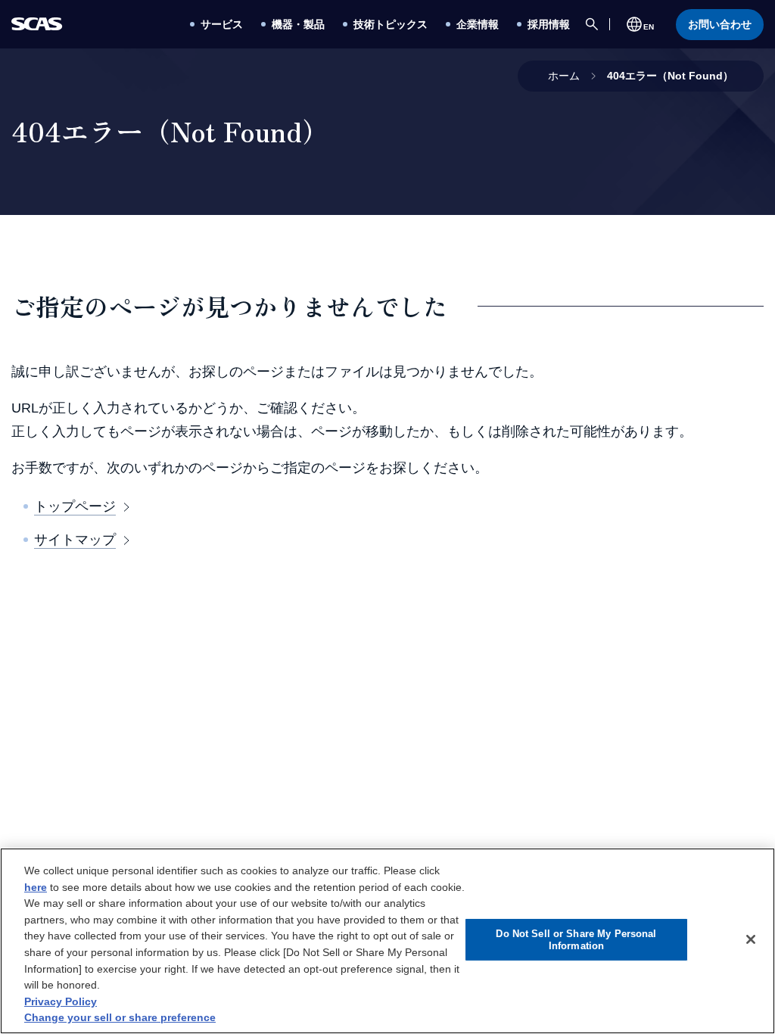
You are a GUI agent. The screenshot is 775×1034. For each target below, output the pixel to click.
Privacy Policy (60, 1001)
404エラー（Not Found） (670, 76)
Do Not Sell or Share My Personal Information (576, 939)
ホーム (564, 76)
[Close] (750, 939)
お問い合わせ (720, 24)
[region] (387, 941)
